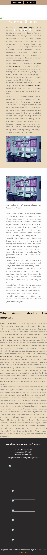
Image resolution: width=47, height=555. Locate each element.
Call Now (30, 2)
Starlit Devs (23, 552)
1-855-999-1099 (26, 455)
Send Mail (17, 2)
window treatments (33, 85)
